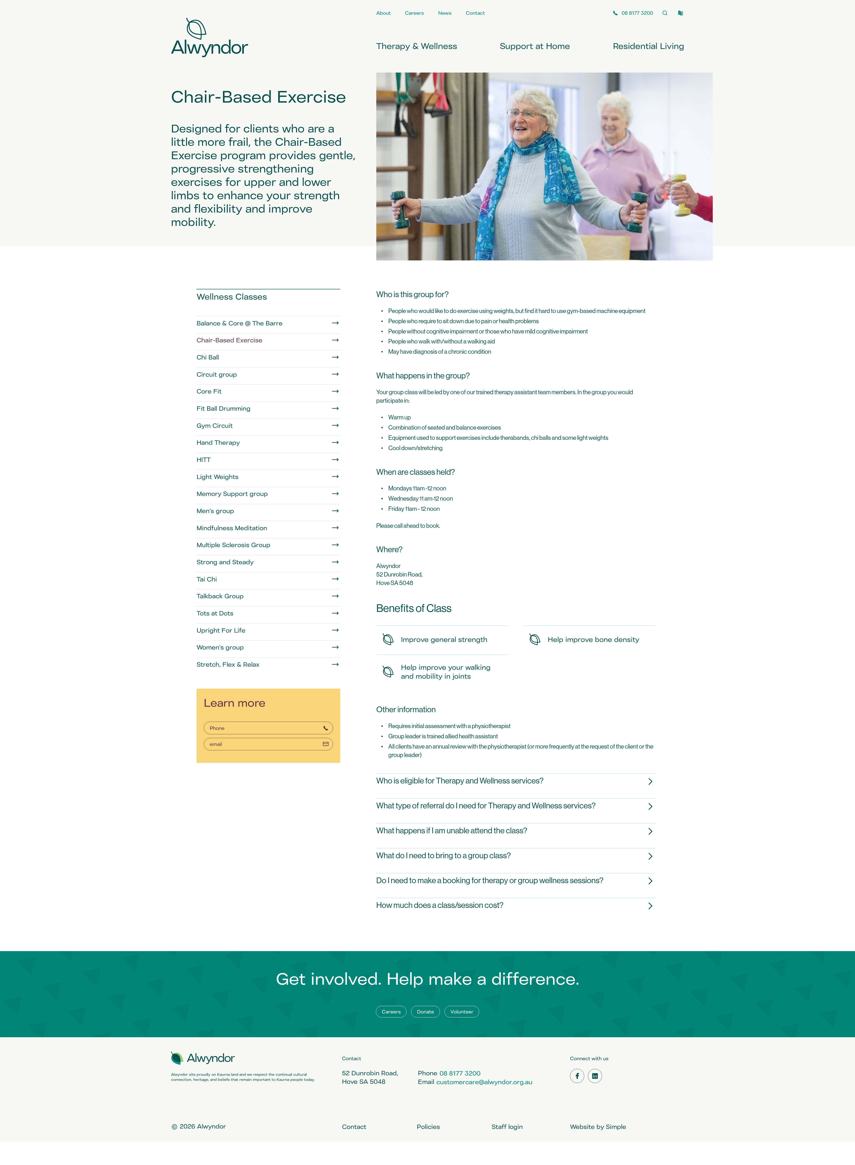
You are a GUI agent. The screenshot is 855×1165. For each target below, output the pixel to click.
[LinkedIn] (595, 1076)
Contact (351, 1058)
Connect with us (589, 1058)
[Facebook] (577, 1076)
